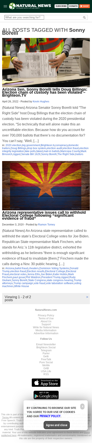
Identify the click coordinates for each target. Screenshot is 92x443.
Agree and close (56, 425)
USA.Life (46, 371)
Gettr (46, 356)
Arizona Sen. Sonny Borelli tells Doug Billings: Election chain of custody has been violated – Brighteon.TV (44, 92)
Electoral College (55, 271)
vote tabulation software (60, 283)
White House (21, 286)
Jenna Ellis (33, 274)
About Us (46, 321)
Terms (5, 417)
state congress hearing (60, 280)
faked (39, 151)
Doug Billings (18, 148)
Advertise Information (46, 333)
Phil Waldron (33, 277)
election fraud (71, 148)
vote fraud (39, 283)
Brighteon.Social (46, 347)
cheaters (34, 268)
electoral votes (18, 274)
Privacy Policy (46, 315)
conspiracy (61, 145)
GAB (46, 368)
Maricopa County (70, 151)
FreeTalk (46, 359)
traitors (79, 154)
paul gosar (19, 277)
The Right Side (66, 154)
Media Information (46, 330)
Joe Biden (46, 274)
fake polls (30, 151)
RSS (46, 374)
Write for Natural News (46, 327)
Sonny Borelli (49, 154)
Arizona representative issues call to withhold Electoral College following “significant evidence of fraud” (44, 215)
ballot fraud (21, 268)
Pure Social (46, 362)
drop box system (36, 148)
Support (46, 324)
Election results (36, 271)
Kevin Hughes (41, 101)
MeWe (46, 365)
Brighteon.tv (48, 145)
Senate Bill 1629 (30, 154)
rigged (17, 154)
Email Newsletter (46, 344)
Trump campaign (23, 283)
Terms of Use (46, 318)
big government (31, 145)
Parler (46, 353)
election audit (54, 148)
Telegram (46, 350)
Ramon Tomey (46, 224)
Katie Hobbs (60, 274)
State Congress (37, 280)
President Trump (51, 277)
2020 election (13, 145)
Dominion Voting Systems (54, 268)
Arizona (9, 268)
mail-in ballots (51, 151)
